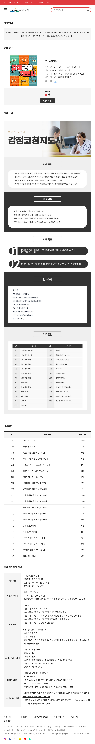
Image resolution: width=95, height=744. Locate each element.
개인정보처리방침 (41, 717)
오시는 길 (74, 717)
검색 (88, 10)
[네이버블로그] (15, 740)
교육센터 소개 (9, 717)
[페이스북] (10, 740)
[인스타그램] (5, 740)
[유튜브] (25, 740)
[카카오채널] (20, 740)
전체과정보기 (9, 721)
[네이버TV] (29, 740)
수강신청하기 (47, 101)
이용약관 (24, 717)
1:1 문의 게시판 (83, 32)
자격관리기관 (59, 717)
